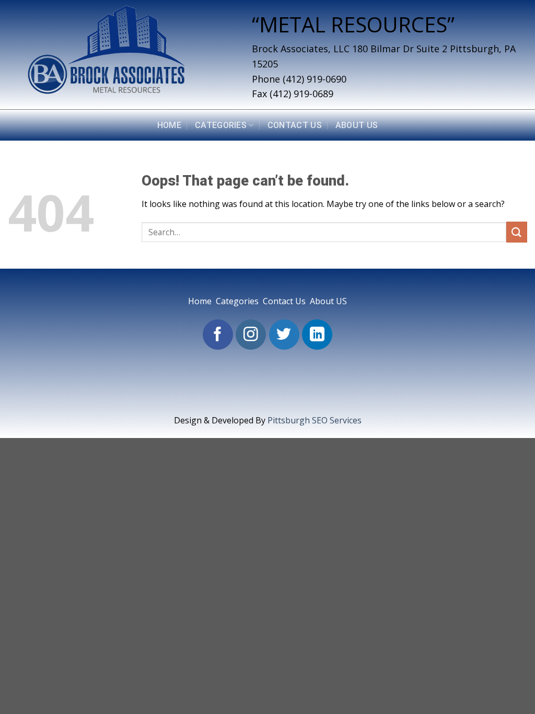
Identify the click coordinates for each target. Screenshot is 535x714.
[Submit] (516, 232)
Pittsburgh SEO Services (315, 420)
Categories (221, 125)
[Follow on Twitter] (284, 334)
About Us (356, 125)
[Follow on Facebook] (218, 334)
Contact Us (295, 125)
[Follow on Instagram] (251, 334)
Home (169, 125)
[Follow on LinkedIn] (317, 334)
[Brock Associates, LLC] (122, 54)
